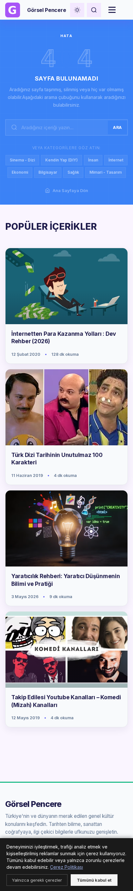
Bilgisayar (47, 172)
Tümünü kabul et (94, 880)
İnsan (93, 160)
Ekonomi (20, 172)
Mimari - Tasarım (105, 172)
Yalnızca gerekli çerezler (37, 880)
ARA (117, 127)
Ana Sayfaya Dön (70, 190)
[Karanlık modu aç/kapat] (77, 10)
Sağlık (73, 172)
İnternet (115, 160)
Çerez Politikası (66, 867)
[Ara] (94, 10)
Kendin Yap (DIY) (61, 160)
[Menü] (112, 10)
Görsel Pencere (33, 804)
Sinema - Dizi (22, 160)
